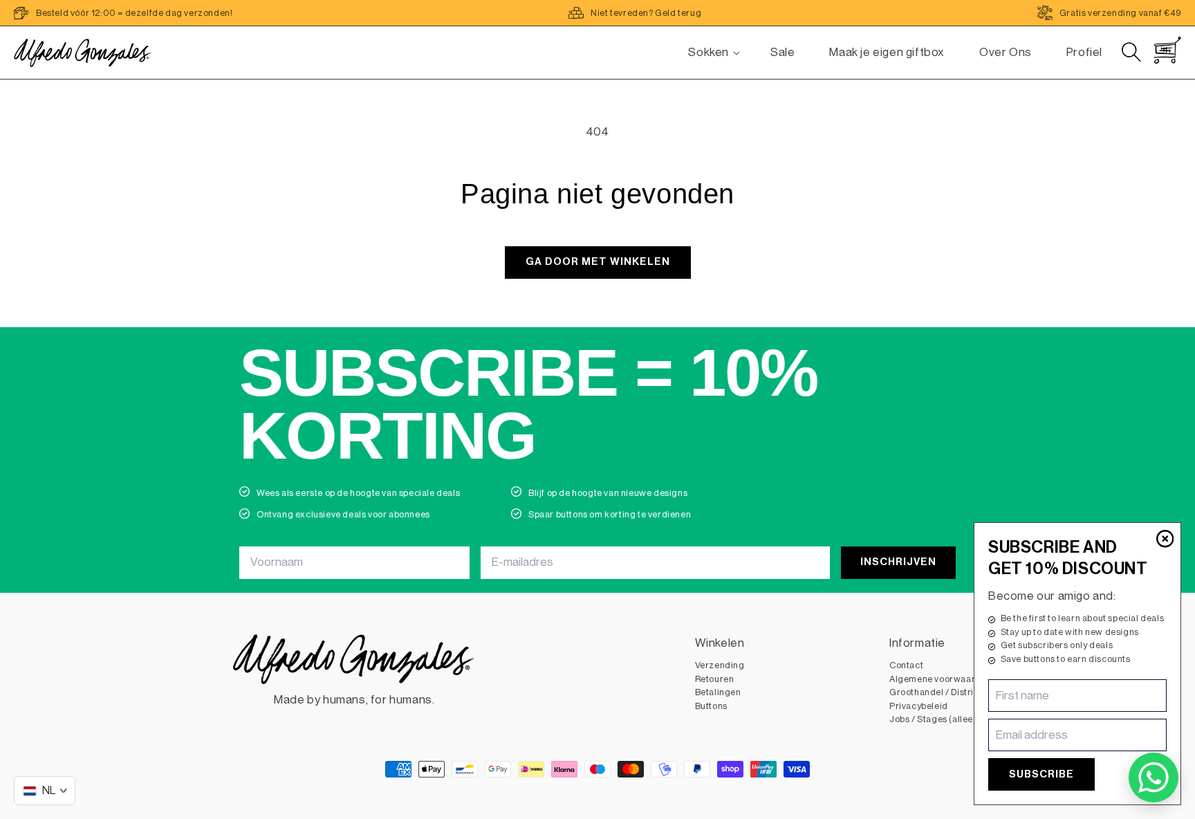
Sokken (708, 52)
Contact (906, 665)
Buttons (711, 705)
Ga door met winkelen (598, 262)
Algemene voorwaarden (940, 678)
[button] (708, 53)
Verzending (720, 665)
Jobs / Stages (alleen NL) (942, 719)
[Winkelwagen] (1167, 50)
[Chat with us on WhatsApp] (1153, 777)
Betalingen (718, 692)
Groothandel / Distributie (942, 692)
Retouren (714, 678)
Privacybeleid (918, 705)
